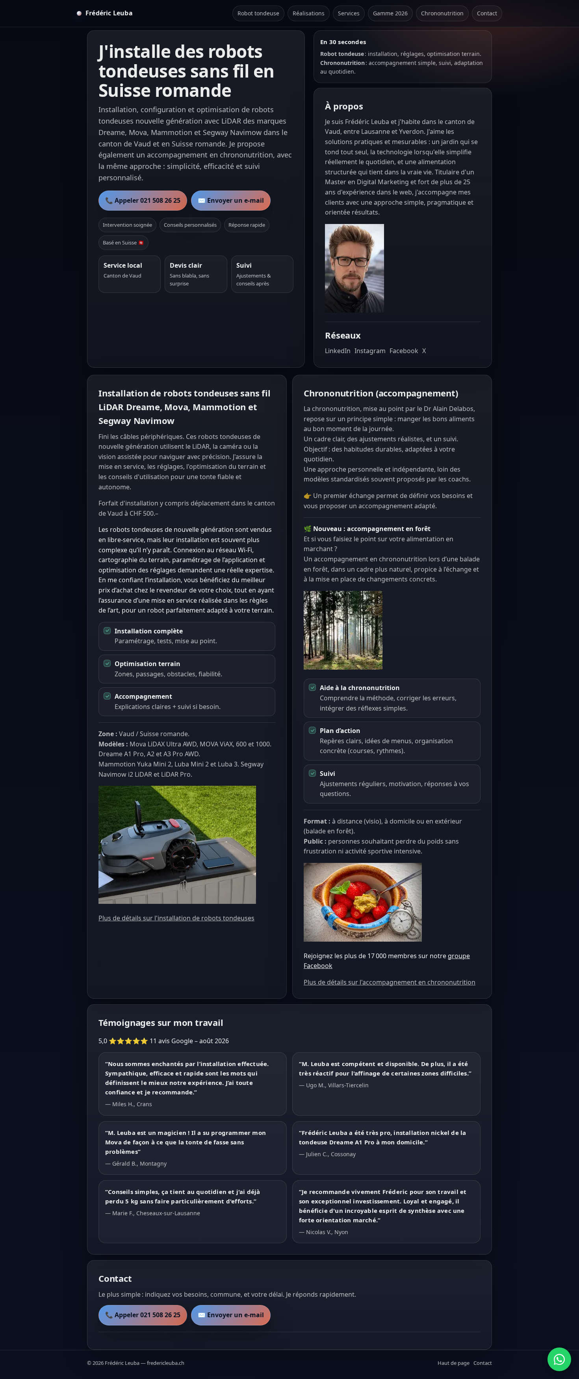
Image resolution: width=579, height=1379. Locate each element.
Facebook (404, 350)
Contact (487, 13)
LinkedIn (338, 350)
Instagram (370, 350)
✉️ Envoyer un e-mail (231, 200)
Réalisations (309, 13)
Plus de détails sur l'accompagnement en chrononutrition (389, 982)
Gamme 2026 (390, 13)
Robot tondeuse (258, 13)
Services (349, 13)
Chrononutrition (442, 13)
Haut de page (454, 1362)
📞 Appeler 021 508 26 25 (142, 200)
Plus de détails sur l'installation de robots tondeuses (176, 918)
